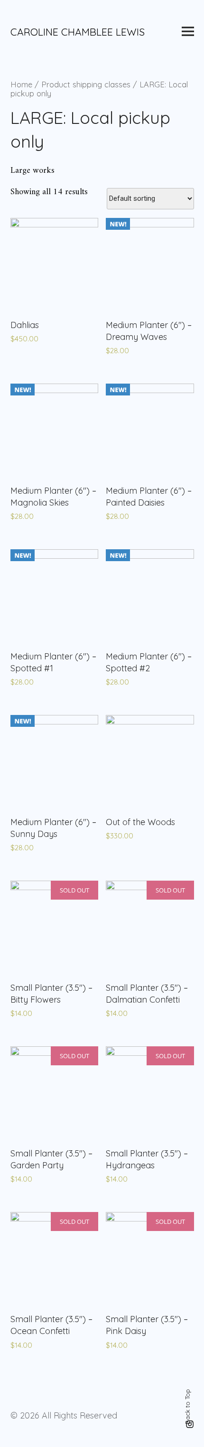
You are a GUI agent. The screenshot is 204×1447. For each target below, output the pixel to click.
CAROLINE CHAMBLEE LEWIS (77, 32)
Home (21, 84)
